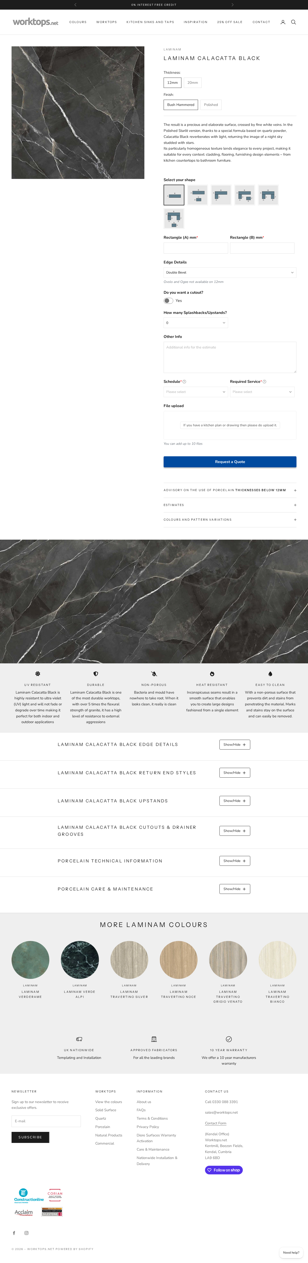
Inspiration (196, 22)
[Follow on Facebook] (14, 1233)
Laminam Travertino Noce (178, 994)
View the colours (108, 1101)
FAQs (141, 1110)
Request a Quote (230, 461)
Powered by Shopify (75, 1249)
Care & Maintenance (153, 1149)
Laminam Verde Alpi (80, 994)
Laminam (172, 49)
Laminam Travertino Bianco (278, 996)
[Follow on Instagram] (26, 1233)
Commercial (104, 1143)
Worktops (106, 22)
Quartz (100, 1118)
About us (144, 1101)
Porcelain (102, 1126)
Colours (78, 22)
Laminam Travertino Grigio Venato (228, 996)
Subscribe (30, 1137)
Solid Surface (105, 1110)
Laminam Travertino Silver (129, 994)
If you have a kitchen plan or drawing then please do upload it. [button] (230, 425)
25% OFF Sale (230, 22)
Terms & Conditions (152, 1118)
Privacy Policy (148, 1126)
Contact (261, 22)
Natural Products (108, 1135)
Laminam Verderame (30, 994)
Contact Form (215, 1123)
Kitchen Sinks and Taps (150, 22)
